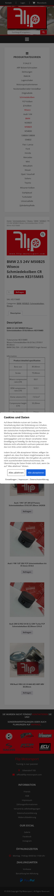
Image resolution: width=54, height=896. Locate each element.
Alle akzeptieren (36, 472)
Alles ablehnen (16, 472)
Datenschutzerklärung (39, 479)
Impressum (23, 479)
